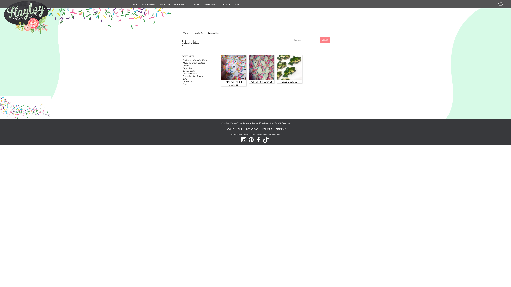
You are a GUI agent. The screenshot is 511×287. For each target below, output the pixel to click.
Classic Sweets (190, 73)
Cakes (186, 65)
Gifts (185, 79)
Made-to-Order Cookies (194, 63)
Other (185, 84)
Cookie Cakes (189, 71)
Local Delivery (148, 4)
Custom (195, 4)
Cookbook (225, 4)
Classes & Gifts (210, 4)
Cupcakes (187, 68)
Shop (135, 4)
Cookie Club (164, 4)
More (237, 4)
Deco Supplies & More (193, 76)
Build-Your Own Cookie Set (195, 60)
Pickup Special (180, 4)
